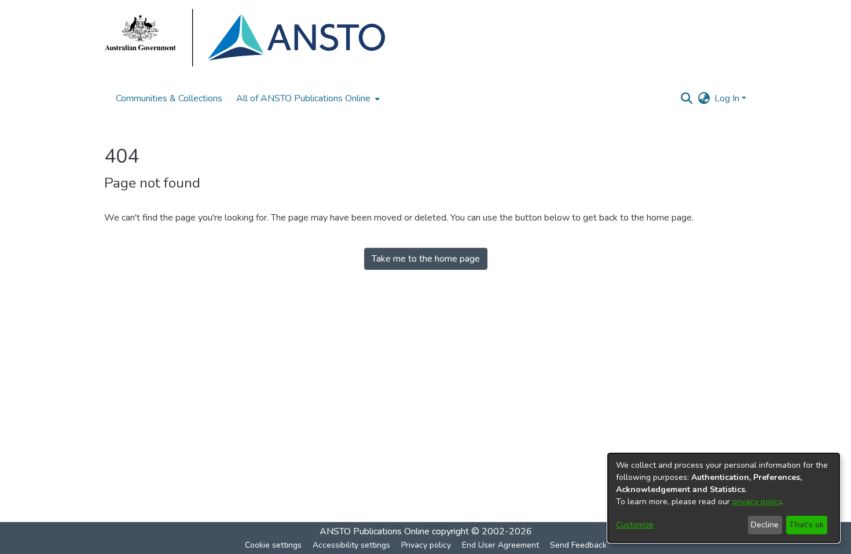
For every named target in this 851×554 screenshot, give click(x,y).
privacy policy (757, 501)
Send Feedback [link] (578, 545)
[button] (686, 98)
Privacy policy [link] (426, 545)
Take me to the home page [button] (426, 258)
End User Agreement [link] (500, 545)
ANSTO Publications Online (375, 531)
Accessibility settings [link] (351, 545)
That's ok (806, 524)
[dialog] (723, 497)
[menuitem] (307, 98)
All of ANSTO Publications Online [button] (303, 98)
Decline (765, 524)
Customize (635, 524)
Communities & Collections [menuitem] (169, 98)
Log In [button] (728, 98)
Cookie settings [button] (273, 545)
